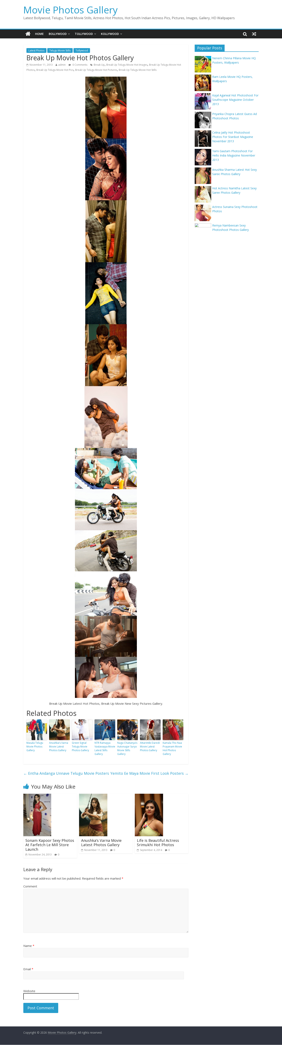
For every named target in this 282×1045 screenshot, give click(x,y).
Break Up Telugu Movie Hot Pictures (96, 70)
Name (28, 946)
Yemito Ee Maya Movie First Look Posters (149, 773)
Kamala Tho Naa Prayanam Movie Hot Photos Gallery (172, 748)
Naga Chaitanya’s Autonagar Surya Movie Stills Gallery (127, 748)
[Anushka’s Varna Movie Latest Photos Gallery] (93, 796)
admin (62, 64)
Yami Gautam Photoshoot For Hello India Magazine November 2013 (233, 155)
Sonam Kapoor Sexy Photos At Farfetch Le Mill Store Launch (49, 845)
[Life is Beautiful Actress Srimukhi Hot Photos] (149, 796)
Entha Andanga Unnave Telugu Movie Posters (66, 773)
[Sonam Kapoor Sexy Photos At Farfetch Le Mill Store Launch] (37, 796)
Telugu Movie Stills (60, 50)
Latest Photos (36, 50)
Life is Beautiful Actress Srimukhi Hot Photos (158, 842)
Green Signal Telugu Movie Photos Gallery (80, 746)
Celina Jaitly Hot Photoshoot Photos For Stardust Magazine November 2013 (232, 136)
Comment (30, 886)
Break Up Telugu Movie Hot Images (126, 64)
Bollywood (58, 34)
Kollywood (110, 34)
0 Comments (79, 64)
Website (29, 991)
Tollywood (84, 34)
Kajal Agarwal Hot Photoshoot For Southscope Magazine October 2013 (235, 99)
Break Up (99, 64)
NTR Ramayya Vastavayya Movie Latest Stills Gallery (105, 748)
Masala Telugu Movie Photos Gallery (34, 746)
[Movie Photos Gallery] (28, 34)
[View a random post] (254, 34)
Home (39, 34)
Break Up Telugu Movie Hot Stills (137, 70)
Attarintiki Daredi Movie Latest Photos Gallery (150, 746)
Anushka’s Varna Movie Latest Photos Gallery (58, 746)
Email (28, 969)
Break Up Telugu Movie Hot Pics (54, 70)
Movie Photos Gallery (70, 9)
